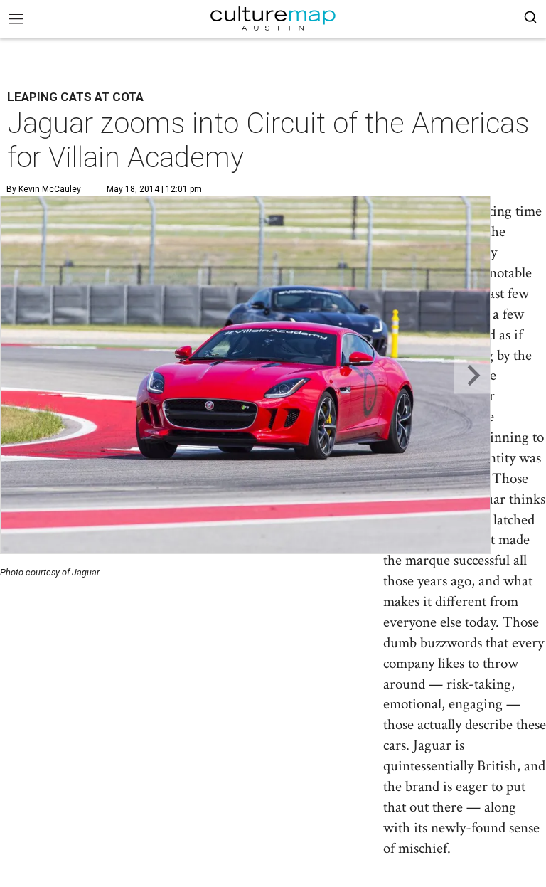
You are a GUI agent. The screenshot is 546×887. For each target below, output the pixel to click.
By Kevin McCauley (43, 189)
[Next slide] (472, 375)
